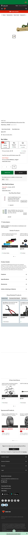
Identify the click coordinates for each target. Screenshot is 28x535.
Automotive (10, 14)
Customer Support (5, 456)
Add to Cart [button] (7, 172)
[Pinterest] (15, 501)
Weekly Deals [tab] (4, 298)
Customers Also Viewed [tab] (14, 298)
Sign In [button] (14, 449)
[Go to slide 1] (14, 36)
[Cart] (26, 9)
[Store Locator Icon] (2, 6)
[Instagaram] (9, 501)
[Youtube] (12, 501)
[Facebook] (3, 501)
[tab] (5, 144)
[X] (6, 501)
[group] (7, 431)
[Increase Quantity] (11, 167)
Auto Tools (16, 14)
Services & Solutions (5, 461)
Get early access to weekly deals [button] (13, 533)
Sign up (4, 481)
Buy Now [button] (21, 172)
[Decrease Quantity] (2, 167)
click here (6, 227)
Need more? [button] (22, 152)
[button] (12, 151)
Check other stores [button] (6, 161)
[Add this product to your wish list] (14, 167)
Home (4, 14)
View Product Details (6, 129)
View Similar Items (16, 129)
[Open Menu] (2, 9)
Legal (2, 470)
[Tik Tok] (18, 501)
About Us (3, 465)
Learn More (4, 490)
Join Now (25, 451)
